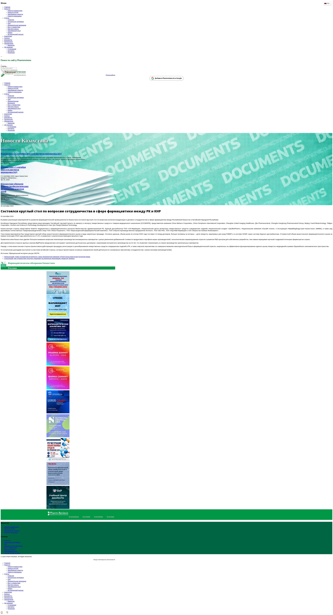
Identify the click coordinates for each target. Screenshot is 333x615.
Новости (7, 9)
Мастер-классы (13, 29)
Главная (7, 7)
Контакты (11, 51)
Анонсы (7, 38)
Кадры (10, 32)
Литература (8, 42)
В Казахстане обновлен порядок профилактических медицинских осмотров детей (14, 188)
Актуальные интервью (16, 22)
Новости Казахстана (15, 11)
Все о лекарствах (14, 27)
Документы (8, 40)
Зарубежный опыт (14, 31)
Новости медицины (15, 16)
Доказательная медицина (17, 25)
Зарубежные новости (15, 14)
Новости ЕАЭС (13, 12)
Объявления (8, 43)
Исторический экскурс (16, 34)
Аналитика (8, 36)
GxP (9, 23)
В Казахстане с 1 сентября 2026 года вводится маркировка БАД (31, 153)
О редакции (12, 49)
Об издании (8, 47)
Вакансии (11, 45)
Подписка (11, 53)
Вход (113, 75)
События (11, 20)
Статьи (6, 18)
